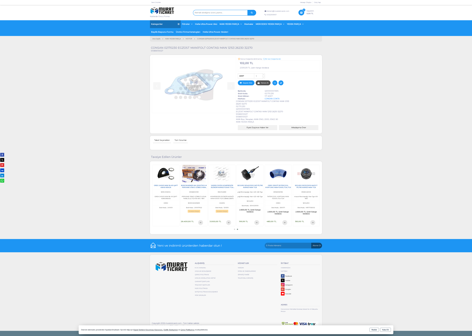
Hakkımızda (285, 268)
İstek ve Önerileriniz (247, 271)
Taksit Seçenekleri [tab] (162, 140)
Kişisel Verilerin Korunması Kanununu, (148, 330)
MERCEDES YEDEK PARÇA (269, 24)
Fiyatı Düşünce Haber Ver (257, 127)
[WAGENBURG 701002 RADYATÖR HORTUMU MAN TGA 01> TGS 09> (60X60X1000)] (165, 173)
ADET (241, 76)
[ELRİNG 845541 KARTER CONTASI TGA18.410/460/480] (194, 173)
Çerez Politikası (202, 274)
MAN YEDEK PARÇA (230, 24)
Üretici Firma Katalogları (188, 32)
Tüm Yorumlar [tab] (181, 140)
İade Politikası (201, 288)
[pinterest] (2, 165)
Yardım (241, 268)
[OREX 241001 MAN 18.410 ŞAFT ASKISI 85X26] (278, 173)
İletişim (284, 271)
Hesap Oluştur (305, 2)
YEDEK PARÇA (294, 24)
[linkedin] (2, 175)
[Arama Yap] (251, 13)
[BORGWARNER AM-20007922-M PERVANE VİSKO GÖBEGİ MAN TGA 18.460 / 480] (306, 173)
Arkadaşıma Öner (298, 127)
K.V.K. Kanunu (200, 268)
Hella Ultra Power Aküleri (215, 32)
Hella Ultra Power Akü (206, 24)
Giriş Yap (317, 2)
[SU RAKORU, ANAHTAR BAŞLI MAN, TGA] (250, 173)
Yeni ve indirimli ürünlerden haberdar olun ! (189, 245)
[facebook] (2, 155)
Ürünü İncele (172, 222)
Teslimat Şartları (202, 285)
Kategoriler (157, 24)
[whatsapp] (2, 181)
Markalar (248, 24)
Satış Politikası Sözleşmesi (206, 292)
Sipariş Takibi (243, 274)
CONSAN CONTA (272, 99)
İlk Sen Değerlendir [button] (273, 59)
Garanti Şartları (202, 281)
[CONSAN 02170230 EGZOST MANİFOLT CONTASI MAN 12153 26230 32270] (194, 85)
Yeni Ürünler (200, 295)
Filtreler (186, 24)
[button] (234, 229)
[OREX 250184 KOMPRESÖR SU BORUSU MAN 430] (222, 173)
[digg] (2, 170)
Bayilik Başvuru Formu (162, 32)
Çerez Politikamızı (188, 330)
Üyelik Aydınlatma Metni (205, 278)
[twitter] (2, 160)
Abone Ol (317, 245)
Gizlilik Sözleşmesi (203, 271)
